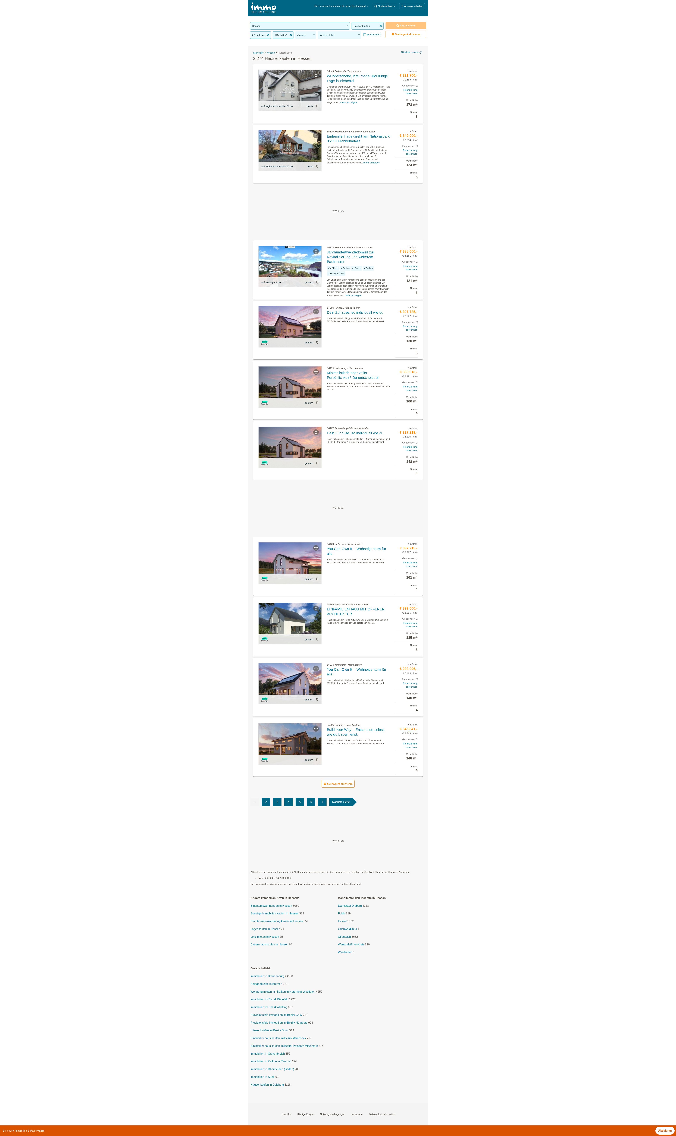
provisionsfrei (373, 34)
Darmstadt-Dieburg (350, 905)
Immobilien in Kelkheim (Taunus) (271, 1061)
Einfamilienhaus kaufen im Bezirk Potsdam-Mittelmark (284, 1045)
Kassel (342, 921)
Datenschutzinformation (382, 1114)
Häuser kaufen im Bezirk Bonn (270, 1030)
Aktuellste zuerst (409, 52)
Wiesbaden (345, 952)
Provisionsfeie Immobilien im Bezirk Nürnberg (279, 1022)
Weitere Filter (327, 35)
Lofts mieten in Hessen (265, 936)
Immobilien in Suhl (262, 1076)
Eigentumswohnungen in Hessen (271, 905)
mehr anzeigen (348, 102)
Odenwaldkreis (347, 928)
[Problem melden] (317, 106)
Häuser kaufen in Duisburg (267, 1084)
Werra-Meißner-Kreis (351, 944)
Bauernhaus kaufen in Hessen (269, 944)
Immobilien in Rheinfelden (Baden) (272, 1069)
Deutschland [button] (359, 6)
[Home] (263, 8)
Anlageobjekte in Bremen (266, 983)
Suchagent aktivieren (408, 34)
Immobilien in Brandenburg (267, 976)
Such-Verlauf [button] (385, 6)
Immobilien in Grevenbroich (268, 1053)
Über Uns (286, 1114)
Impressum (357, 1114)
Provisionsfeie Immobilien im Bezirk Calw (276, 1014)
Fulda (341, 913)
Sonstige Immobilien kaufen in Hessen (275, 913)
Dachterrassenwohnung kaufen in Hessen (277, 921)
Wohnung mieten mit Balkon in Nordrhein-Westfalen (283, 991)
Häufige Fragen (305, 1114)
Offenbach (344, 936)
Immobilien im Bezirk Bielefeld (269, 999)
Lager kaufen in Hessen (265, 928)
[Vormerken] (316, 75)
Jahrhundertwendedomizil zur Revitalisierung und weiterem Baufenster (350, 257)
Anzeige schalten (413, 6)
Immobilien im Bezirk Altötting (269, 1007)
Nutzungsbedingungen (332, 1114)
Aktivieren (665, 1130)
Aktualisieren (408, 25)
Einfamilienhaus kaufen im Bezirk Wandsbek (278, 1038)
